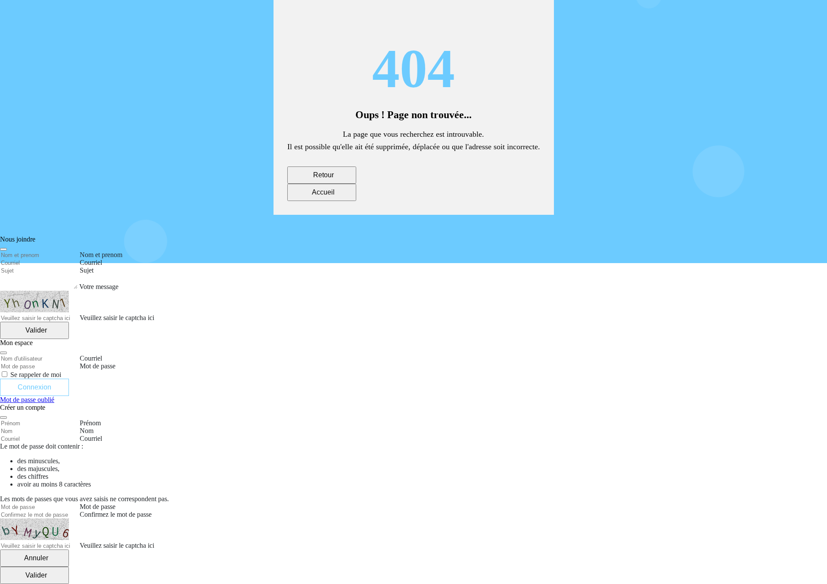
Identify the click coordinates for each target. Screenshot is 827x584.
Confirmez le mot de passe (116, 514)
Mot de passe (97, 506)
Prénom (90, 423)
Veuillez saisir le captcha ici (117, 545)
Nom (86, 430)
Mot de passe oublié (27, 399)
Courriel (91, 438)
